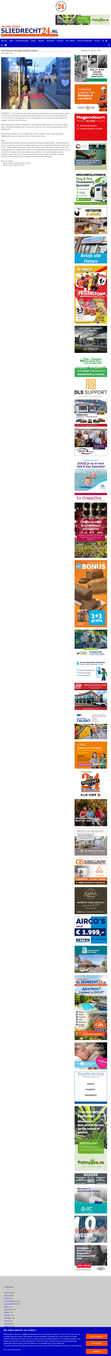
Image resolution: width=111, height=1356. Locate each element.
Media (6, 1307)
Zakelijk (10, 161)
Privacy (97, 41)
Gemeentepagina (22, 41)
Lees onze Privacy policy (11, 1349)
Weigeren (96, 1351)
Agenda (41, 41)
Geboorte (7, 1298)
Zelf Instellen (97, 1343)
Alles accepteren (97, 1336)
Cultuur (6, 1293)
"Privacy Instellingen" (54, 1345)
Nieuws (4, 41)
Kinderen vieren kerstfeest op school (14, 165)
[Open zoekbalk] (109, 45)
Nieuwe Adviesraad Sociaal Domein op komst (16, 163)
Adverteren (50, 41)
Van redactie (70, 41)
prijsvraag (7, 1324)
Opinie (33, 41)
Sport (11, 41)
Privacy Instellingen (84, 41)
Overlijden (7, 1318)
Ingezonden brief (10, 1304)
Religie (6, 1326)
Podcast (60, 41)
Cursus (6, 1295)
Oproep (7, 1315)
